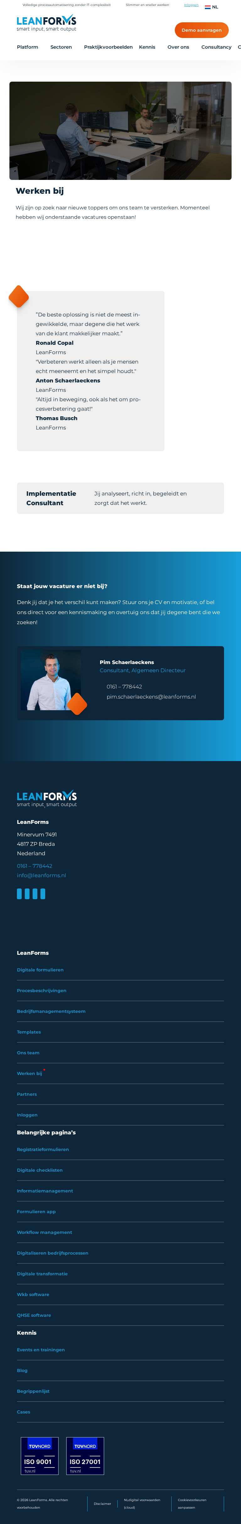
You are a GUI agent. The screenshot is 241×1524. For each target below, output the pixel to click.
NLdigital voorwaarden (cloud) (142, 1504)
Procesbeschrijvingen (42, 990)
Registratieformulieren (43, 1149)
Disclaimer (102, 1504)
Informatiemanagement (45, 1191)
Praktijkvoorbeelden (108, 47)
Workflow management (44, 1232)
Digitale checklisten (40, 1170)
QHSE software (34, 1315)
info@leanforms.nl (41, 875)
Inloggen (191, 5)
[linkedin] (19, 894)
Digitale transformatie (42, 1274)
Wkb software (33, 1294)
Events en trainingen (41, 1350)
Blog (22, 1370)
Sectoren (61, 47)
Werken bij (29, 1073)
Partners (27, 1094)
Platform (27, 47)
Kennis (147, 47)
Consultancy (216, 47)
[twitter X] (35, 894)
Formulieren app (36, 1211)
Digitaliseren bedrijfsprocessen (52, 1253)
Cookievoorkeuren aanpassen (192, 1504)
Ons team (28, 1053)
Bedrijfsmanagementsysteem (51, 1011)
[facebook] (27, 894)
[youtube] (42, 894)
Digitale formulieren (40, 970)
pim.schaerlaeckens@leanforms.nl (151, 697)
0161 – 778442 (124, 687)
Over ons (178, 47)
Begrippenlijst (33, 1391)
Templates (29, 1032)
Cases (23, 1412)
